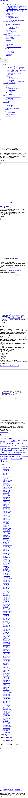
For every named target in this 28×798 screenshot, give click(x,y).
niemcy (23, 446)
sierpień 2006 (6, 695)
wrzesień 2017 (6, 580)
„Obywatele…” (8, 735)
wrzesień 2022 (6, 495)
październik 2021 (7, 511)
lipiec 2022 (6, 498)
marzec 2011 (6, 687)
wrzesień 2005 (6, 711)
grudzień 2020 (6, 525)
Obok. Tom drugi (7, 148)
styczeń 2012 (6, 673)
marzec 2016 (6, 605)
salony (21, 452)
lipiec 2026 (6, 469)
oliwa (1, 448)
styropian (2, 454)
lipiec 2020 (6, 532)
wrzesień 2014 (6, 628)
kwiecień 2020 (6, 536)
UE (20, 454)
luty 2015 (5, 621)
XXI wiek (3, 459)
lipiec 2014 (6, 631)
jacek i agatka (15, 443)
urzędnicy (4, 456)
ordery (4, 448)
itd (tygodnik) (9, 33)
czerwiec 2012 (6, 666)
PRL (1, 450)
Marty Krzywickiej (14, 318)
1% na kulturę (4, 438)
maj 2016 (5, 602)
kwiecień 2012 (6, 669)
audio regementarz (13, 17)
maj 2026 (5, 471)
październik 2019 (7, 545)
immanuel (8, 40)
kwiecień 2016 (6, 604)
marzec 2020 (6, 538)
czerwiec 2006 (6, 698)
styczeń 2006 (6, 705)
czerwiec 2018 (6, 567)
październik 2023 (7, 487)
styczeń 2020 (6, 540)
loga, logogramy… (10, 52)
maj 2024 (5, 483)
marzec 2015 (6, 619)
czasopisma (6, 23)
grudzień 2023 (6, 484)
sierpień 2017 (6, 581)
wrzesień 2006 (6, 694)
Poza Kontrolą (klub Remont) (13, 35)
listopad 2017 (6, 577)
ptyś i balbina (16, 450)
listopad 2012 (6, 659)
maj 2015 (5, 616)
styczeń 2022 (6, 507)
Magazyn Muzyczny (11, 31)
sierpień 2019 (6, 547)
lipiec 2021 (6, 515)
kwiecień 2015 (6, 618)
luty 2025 (5, 479)
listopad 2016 (6, 594)
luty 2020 (5, 539)
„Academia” (6, 48)
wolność (18, 456)
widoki (5, 42)
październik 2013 (7, 643)
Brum (7, 26)
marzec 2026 (6, 474)
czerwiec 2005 (6, 715)
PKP (26, 448)
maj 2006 (5, 699)
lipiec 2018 (6, 566)
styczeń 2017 (6, 591)
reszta (4, 49)
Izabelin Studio (10, 38)
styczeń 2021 (6, 524)
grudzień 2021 (6, 508)
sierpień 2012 (6, 663)
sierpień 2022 (6, 497)
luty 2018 (5, 573)
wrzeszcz (24, 456)
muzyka (5, 34)
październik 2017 (7, 578)
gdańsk (13, 441)
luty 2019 (5, 556)
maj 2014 (5, 633)
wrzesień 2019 (6, 546)
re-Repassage (9, 37)
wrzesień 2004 (6, 728)
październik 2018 (7, 562)
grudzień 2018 (6, 559)
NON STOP (9, 30)
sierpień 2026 (6, 467)
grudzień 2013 (6, 640)
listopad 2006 (6, 691)
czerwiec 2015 (6, 615)
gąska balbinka (21, 441)
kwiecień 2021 (6, 519)
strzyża (24, 452)
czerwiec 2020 (6, 533)
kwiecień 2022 (6, 502)
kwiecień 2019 (6, 553)
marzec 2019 (6, 555)
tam (17, 258)
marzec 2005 (6, 719)
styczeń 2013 (6, 656)
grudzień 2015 (6, 609)
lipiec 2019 (6, 549)
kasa (25, 443)
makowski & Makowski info (19, 20)
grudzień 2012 (6, 657)
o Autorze (11, 18)
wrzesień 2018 (6, 563)
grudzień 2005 (6, 707)
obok (27, 446)
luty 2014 (5, 638)
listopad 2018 (6, 560)
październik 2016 (7, 595)
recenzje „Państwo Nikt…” (16, 7)
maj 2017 (5, 585)
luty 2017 (5, 590)
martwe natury (9, 44)
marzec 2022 (6, 504)
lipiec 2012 (6, 664)
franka (8, 441)
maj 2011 (5, 684)
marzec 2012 (6, 670)
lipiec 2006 (6, 697)
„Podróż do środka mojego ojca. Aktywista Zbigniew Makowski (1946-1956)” (16, 9)
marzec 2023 (6, 493)
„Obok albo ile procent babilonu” (14, 11)
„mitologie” (9, 54)
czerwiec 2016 (6, 601)
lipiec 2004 (6, 730)
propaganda (8, 450)
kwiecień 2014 (6, 635)
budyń (22, 438)
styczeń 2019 (6, 557)
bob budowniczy (18, 438)
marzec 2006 (6, 702)
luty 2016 (5, 607)
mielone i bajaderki (6, 446)
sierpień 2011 (6, 680)
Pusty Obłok (12, 28)
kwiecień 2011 (6, 685)
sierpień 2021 (6, 514)
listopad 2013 (6, 642)
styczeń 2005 (6, 722)
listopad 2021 (6, 509)
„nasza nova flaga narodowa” (13, 47)
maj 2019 (5, 552)
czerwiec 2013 (6, 649)
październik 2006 (7, 692)
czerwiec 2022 (6, 500)
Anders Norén (9, 740)
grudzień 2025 (6, 476)
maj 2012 (5, 667)
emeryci (2, 441)
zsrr (7, 461)
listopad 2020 (6, 526)
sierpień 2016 (6, 598)
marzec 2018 (6, 571)
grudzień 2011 (6, 674)
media (1, 446)
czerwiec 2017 (6, 584)
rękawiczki (22, 450)
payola (8, 448)
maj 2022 (5, 501)
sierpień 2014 (6, 629)
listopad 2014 (6, 625)
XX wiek (9, 458)
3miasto (11, 438)
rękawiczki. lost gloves (8, 452)
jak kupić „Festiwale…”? (9, 21)
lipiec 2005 (6, 714)
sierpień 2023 (6, 488)
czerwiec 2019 (6, 550)
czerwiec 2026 (6, 470)
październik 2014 (7, 626)
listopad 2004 (6, 725)
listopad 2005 (6, 708)
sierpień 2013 (6, 646)
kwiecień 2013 (6, 652)
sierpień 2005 (6, 712)
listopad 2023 (6, 486)
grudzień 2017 (6, 576)
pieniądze (17, 448)
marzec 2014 (6, 636)
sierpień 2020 (6, 531)
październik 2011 (7, 677)
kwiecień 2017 (6, 587)
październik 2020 (7, 528)
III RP (3, 443)
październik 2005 (7, 709)
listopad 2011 (6, 676)
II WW (8, 443)
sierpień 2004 (6, 729)
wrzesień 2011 (6, 678)
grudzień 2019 (6, 542)
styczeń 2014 (6, 639)
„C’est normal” (9, 366)
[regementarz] (9, 16)
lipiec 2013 (6, 647)
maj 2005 (5, 716)
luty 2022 (5, 505)
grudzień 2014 (6, 623)
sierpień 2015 (6, 612)
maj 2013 (5, 650)
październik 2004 (7, 726)
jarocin (22, 443)
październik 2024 (7, 480)
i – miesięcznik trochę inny (12, 27)
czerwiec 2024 (6, 481)
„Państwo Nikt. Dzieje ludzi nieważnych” (16, 6)
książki (5, 3)
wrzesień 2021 (6, 512)
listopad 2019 (6, 543)
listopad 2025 (6, 477)
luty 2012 (5, 671)
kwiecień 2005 (6, 718)
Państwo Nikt (13, 448)
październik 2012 (7, 660)
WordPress (9, 737)
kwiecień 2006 (6, 701)
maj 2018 (5, 569)
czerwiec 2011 (6, 683)
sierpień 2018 (6, 564)
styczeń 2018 (6, 574)
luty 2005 (5, 721)
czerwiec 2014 (6, 632)
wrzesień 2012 (6, 661)
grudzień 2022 (6, 494)
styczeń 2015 (6, 622)
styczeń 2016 (6, 608)
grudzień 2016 (6, 593)
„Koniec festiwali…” (11, 13)
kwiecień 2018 (6, 570)
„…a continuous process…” (11, 790)
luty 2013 (5, 654)
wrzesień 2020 (6, 529)
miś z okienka (15, 446)
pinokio (22, 448)
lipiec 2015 (6, 614)
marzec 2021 (6, 521)
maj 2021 (5, 518)
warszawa (12, 456)
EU (4, 441)
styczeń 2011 (6, 690)
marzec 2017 (6, 588)
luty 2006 (5, 704)
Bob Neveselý (4, 206)
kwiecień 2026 (6, 473)
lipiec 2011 (5, 681)
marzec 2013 (6, 653)
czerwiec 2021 (6, 517)
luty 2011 (5, 688)
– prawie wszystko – (11, 51)
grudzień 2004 (6, 723)
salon (18, 452)
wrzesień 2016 (6, 597)
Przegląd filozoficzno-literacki (13, 24)
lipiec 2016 (6, 600)
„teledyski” (9, 45)
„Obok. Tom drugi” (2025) (12, 4)
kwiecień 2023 (6, 491)
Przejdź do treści (4, 0)
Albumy (8, 14)
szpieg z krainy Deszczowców (12, 454)
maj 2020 (5, 535)
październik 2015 (7, 611)
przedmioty (6, 41)
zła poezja (8, 55)
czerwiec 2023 (6, 490)
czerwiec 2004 (6, 732)
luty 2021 (5, 522)
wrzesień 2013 (6, 645)
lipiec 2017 (6, 583)
